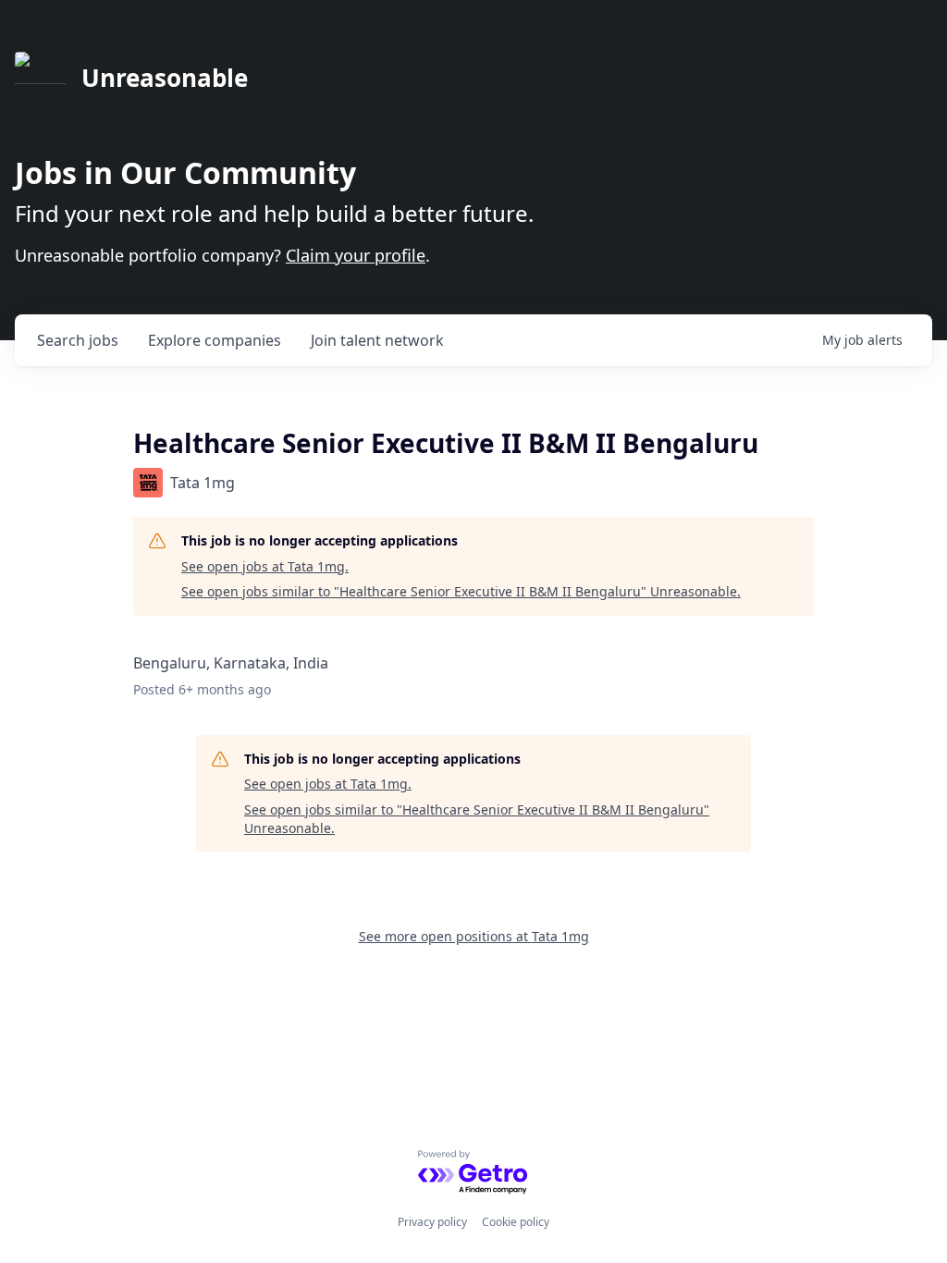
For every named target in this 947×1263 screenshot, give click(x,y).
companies (214, 340)
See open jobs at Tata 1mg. (265, 566)
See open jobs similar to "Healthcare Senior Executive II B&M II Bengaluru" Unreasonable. (461, 591)
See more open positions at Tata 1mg (474, 936)
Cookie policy (515, 1222)
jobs (77, 340)
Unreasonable (164, 77)
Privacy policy (432, 1222)
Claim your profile (355, 255)
